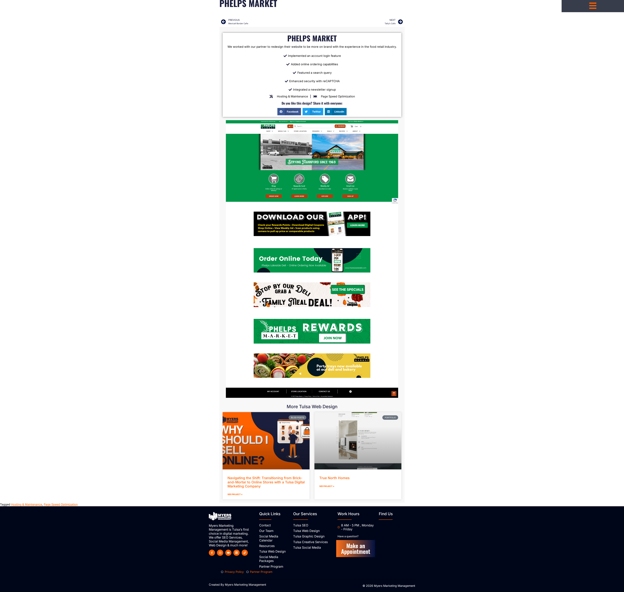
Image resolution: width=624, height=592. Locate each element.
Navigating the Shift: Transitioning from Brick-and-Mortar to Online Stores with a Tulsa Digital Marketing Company (266, 482)
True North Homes (334, 478)
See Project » (235, 494)
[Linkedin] (236, 553)
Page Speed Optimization (61, 504)
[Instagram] (220, 553)
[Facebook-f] (212, 553)
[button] (289, 111)
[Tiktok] (245, 553)
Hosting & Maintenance (26, 504)
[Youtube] (228, 553)
